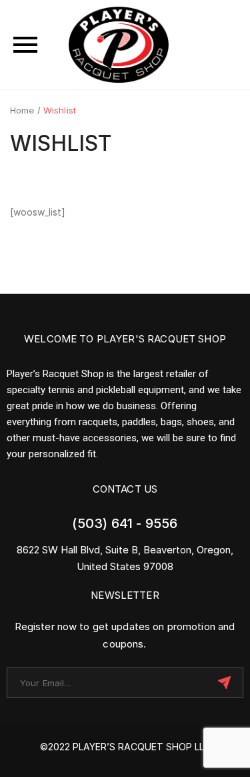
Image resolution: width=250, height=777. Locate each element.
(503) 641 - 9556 (124, 523)
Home (22, 110)
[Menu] (25, 45)
